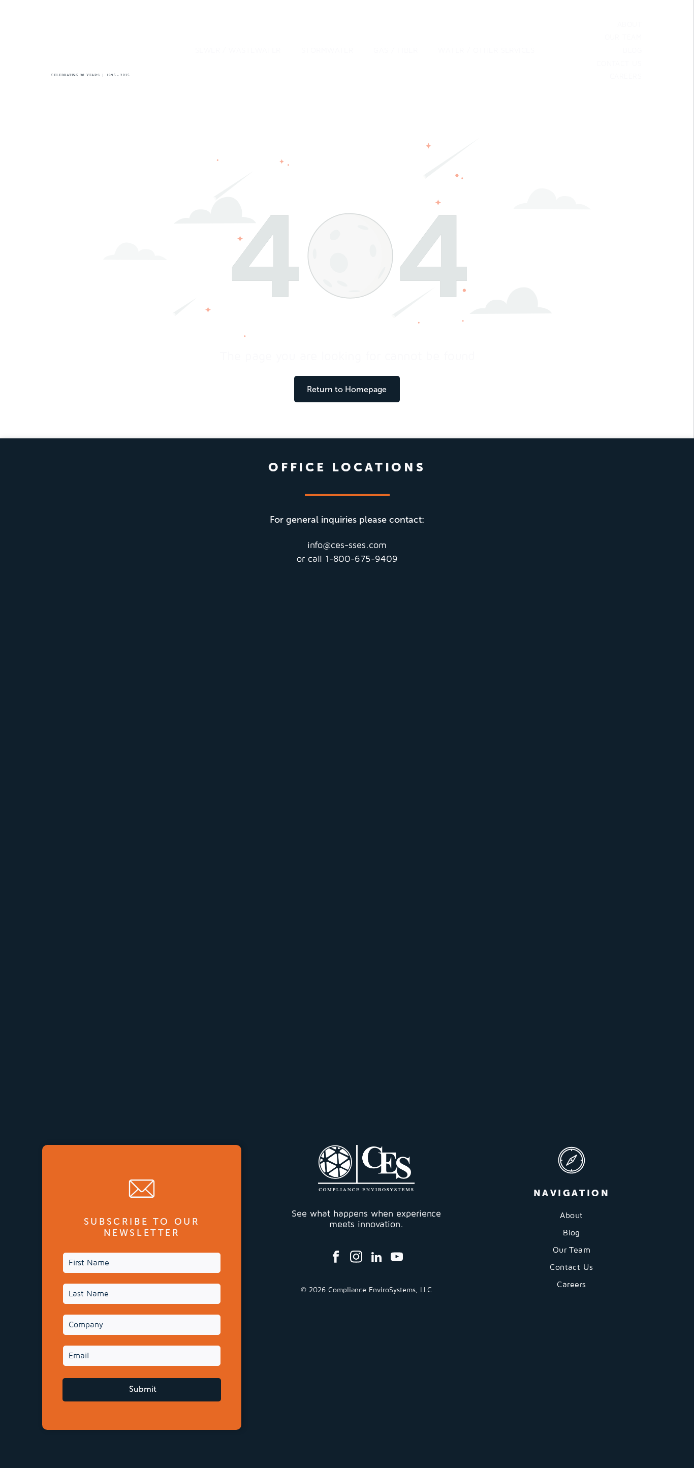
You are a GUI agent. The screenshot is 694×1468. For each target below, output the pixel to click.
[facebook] (336, 1258)
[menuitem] (238, 51)
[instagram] (356, 1258)
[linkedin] (377, 1258)
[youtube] (397, 1258)
